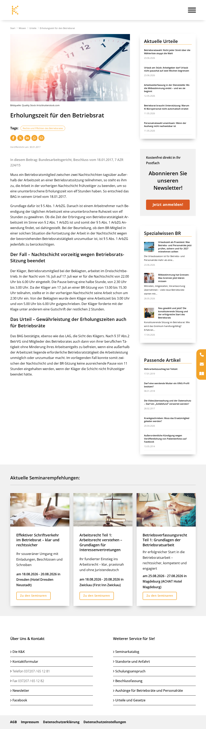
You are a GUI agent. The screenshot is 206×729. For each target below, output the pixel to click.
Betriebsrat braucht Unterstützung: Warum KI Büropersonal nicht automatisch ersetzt (166, 107)
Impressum (30, 722)
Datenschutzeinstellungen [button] (104, 722)
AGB (13, 722)
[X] (20, 138)
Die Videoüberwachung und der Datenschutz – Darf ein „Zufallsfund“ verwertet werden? (167, 402)
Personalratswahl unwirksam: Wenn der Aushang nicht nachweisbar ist (165, 124)
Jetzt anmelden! (168, 204)
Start (12, 28)
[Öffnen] (192, 10)
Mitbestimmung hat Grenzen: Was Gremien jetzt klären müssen (173, 277)
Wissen (22, 28)
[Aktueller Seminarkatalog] (201, 374)
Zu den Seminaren (33, 595)
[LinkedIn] (27, 138)
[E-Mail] (41, 138)
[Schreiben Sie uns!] (202, 364)
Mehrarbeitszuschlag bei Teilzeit (160, 368)
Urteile (32, 28)
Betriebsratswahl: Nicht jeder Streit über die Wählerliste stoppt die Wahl (167, 52)
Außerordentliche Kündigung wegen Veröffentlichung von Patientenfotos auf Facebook (165, 438)
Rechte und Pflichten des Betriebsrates (43, 128)
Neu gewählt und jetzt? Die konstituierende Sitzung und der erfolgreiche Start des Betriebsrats (173, 313)
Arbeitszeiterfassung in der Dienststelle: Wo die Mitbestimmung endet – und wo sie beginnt (167, 88)
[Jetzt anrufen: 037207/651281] (202, 355)
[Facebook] (13, 138)
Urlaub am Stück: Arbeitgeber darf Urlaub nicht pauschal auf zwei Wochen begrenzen (166, 69)
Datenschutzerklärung (61, 722)
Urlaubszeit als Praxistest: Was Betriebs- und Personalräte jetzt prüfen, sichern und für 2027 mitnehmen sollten (175, 247)
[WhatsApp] (34, 138)
